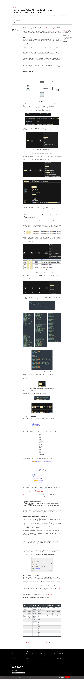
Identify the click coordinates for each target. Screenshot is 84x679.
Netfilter (46, 27)
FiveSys (49, 27)
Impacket (24, 110)
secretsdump (40, 103)
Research (32, 642)
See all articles (65, 41)
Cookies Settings (61, 677)
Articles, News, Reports (26, 643)
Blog (12, 653)
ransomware (55, 31)
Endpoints (42, 642)
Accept (68, 677)
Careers (41, 655)
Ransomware (52, 642)
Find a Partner (14, 658)
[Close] (83, 677)
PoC (29, 496)
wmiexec (26, 106)
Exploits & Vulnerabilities (26, 642)
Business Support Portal (29, 653)
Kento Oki (36, 496)
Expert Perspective (37, 642)
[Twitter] (18, 667)
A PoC (24, 494)
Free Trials (27, 658)
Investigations (47, 642)
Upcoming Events (42, 658)
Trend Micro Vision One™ (33, 587)
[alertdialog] (42, 677)
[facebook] (15, 667)
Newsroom (13, 655)
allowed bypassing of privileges (37, 491)
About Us (41, 653)
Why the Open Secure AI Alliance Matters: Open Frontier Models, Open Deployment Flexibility (67, 38)
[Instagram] (20, 667)
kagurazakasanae (34, 494)
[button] (16, 37)
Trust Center (41, 660)
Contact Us (27, 655)
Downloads (27, 656)
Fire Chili (53, 27)
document (50, 594)
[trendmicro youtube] (22, 667)
